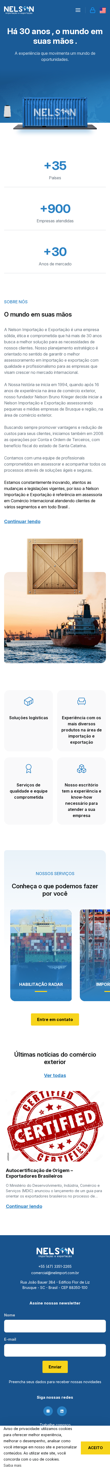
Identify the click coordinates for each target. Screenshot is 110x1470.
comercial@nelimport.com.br (55, 1273)
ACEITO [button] (95, 1448)
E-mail (10, 1339)
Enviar (55, 1366)
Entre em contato (55, 1019)
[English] (103, 10)
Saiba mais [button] (12, 1465)
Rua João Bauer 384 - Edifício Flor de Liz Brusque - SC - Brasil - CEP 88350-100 (55, 1285)
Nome (9, 1315)
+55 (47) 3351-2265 (55, 1266)
